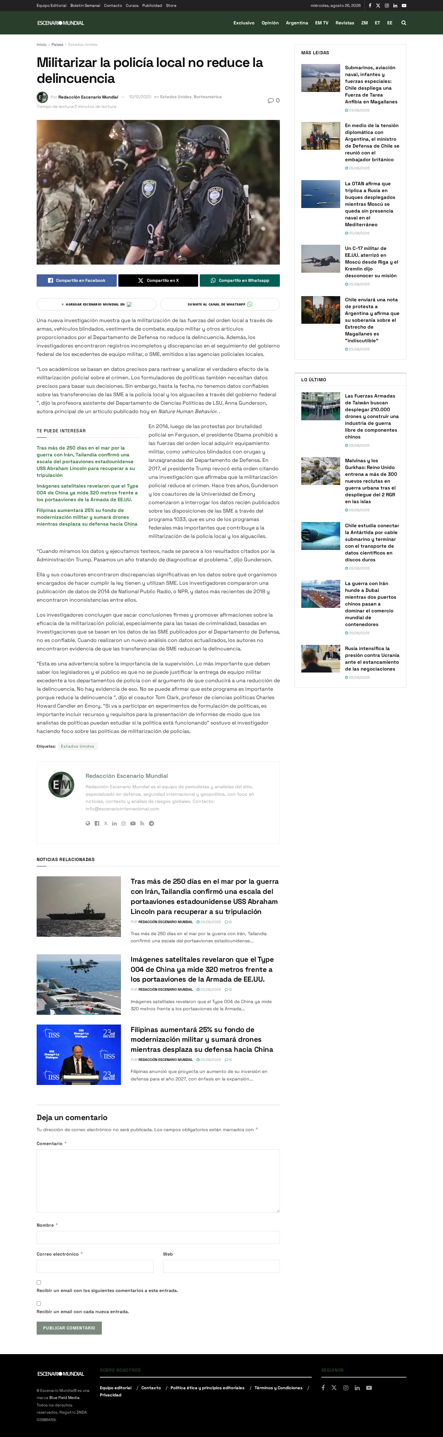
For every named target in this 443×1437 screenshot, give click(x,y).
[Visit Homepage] (61, 23)
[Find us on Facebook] (370, 5)
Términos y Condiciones (279, 1388)
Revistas (345, 23)
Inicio (41, 44)
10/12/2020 (140, 96)
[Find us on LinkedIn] (395, 5)
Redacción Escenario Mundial (88, 96)
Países (57, 44)
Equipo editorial (115, 1388)
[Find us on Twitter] (378, 5)
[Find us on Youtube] (404, 5)
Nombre (47, 1225)
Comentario (52, 1143)
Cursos (132, 5)
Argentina (297, 23)
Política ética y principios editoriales (208, 1388)
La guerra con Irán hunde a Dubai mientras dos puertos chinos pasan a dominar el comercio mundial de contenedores (370, 603)
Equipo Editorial (51, 5)
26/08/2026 (210, 922)
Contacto (113, 5)
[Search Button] (403, 22)
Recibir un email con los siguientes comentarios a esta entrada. (107, 1290)
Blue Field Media (64, 1397)
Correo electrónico (60, 1254)
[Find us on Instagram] (387, 5)
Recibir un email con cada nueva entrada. (83, 1311)
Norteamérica (208, 96)
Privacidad (110, 1395)
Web (168, 1254)
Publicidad (152, 5)
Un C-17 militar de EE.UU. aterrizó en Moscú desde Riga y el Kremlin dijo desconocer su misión (371, 262)
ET (377, 23)
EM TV (322, 23)
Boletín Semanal (85, 5)
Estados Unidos (82, 44)
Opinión (270, 23)
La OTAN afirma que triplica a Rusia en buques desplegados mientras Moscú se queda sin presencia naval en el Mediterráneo (370, 204)
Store (171, 5)
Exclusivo (244, 23)
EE (389, 23)
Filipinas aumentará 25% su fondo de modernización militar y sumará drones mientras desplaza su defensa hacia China (88, 517)
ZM (364, 23)
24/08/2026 (359, 110)
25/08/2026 (210, 989)
